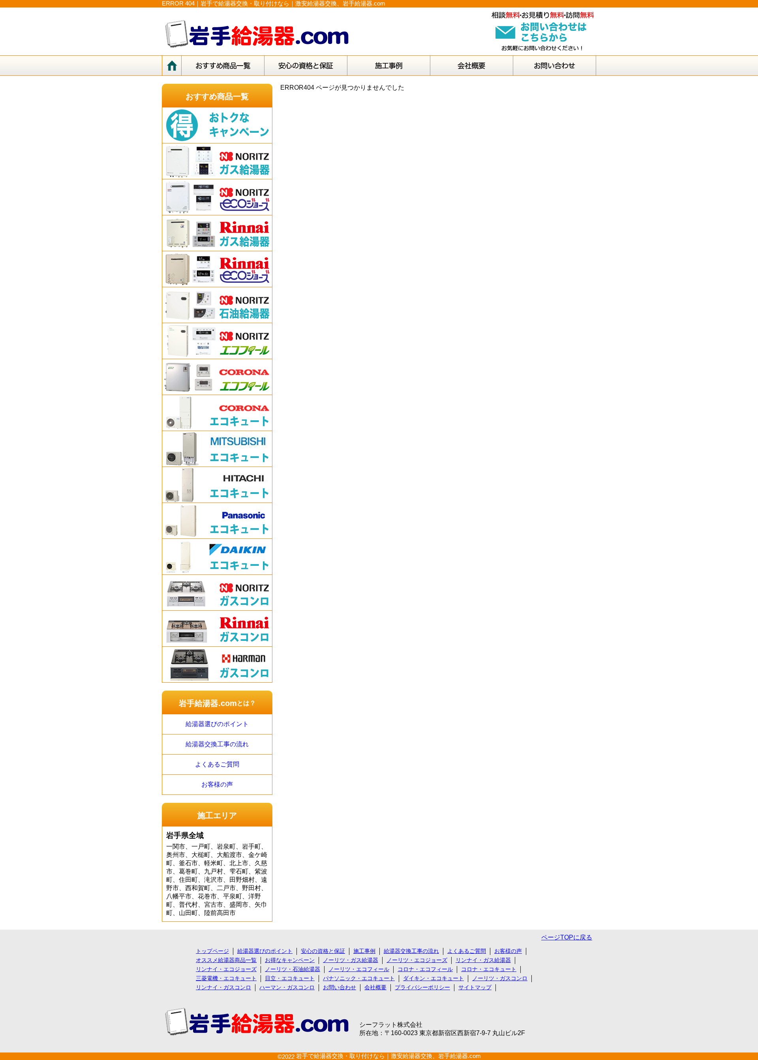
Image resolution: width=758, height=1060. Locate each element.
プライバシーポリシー (422, 987)
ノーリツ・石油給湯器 (292, 969)
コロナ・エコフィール (425, 969)
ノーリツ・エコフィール (358, 969)
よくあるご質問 (217, 764)
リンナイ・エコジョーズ (226, 969)
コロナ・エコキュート (488, 969)
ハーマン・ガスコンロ (287, 987)
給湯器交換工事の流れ (217, 744)
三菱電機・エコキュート (226, 978)
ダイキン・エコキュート (433, 978)
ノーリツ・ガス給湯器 (350, 960)
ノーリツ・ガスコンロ (499, 978)
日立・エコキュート (290, 978)
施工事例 (364, 951)
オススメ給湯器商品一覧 (226, 960)
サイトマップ (475, 987)
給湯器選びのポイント (217, 724)
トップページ (212, 951)
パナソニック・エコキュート (359, 978)
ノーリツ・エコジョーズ (417, 960)
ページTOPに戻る (566, 937)
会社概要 (375, 987)
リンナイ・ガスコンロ (223, 987)
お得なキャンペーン (290, 960)
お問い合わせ (339, 987)
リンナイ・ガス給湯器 (483, 960)
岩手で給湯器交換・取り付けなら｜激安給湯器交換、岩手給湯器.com (388, 1055)
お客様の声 (217, 784)
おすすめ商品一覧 (217, 96)
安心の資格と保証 (323, 951)
